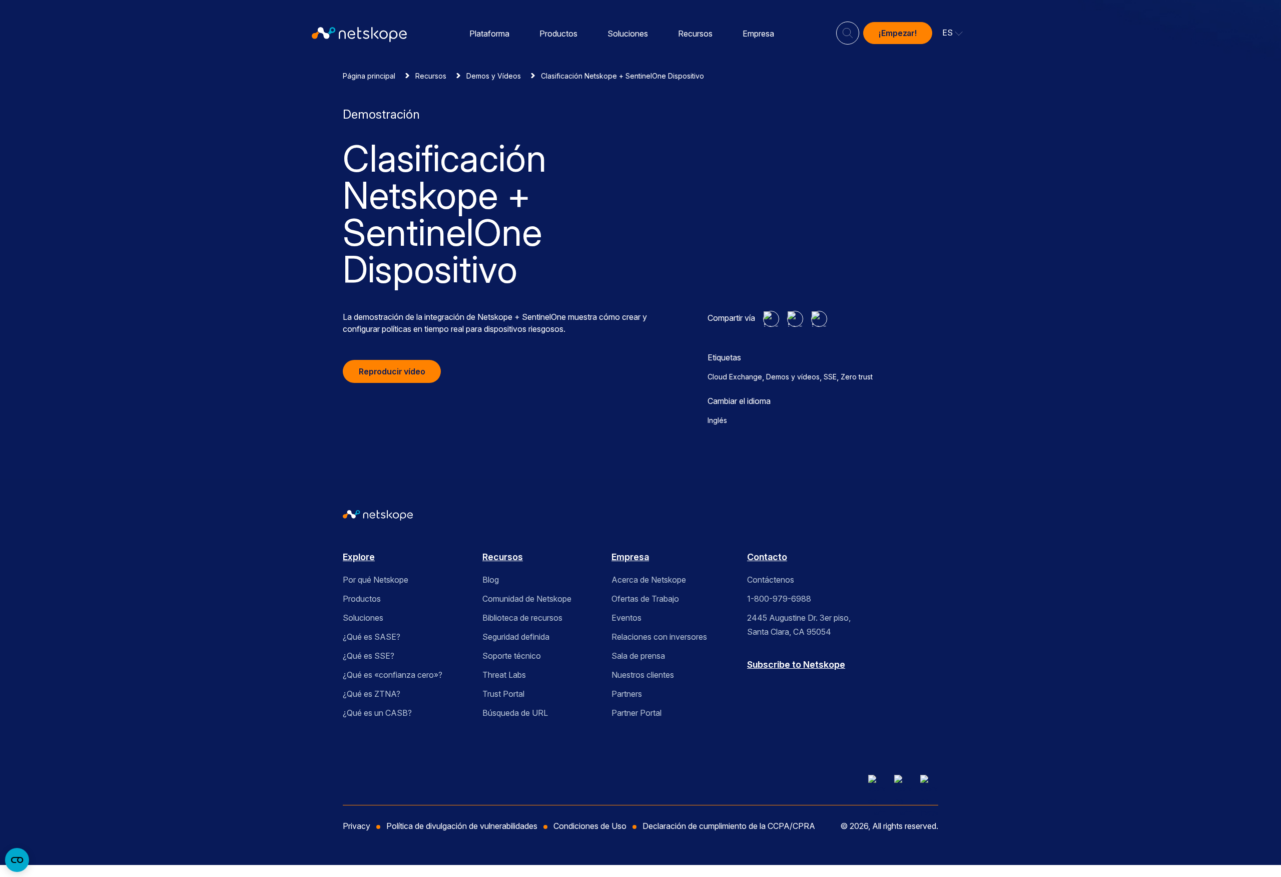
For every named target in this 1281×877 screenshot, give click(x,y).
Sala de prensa (638, 656)
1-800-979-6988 (779, 599)
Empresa (758, 34)
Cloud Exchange (735, 376)
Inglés (717, 420)
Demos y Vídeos (493, 76)
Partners (626, 694)
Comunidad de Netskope (526, 599)
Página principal (369, 76)
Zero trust (857, 376)
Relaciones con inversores (659, 637)
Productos (558, 34)
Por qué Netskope (375, 580)
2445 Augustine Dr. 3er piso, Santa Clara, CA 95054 (799, 625)
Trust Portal (503, 694)
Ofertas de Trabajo (645, 599)
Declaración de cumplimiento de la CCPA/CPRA (729, 826)
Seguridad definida (515, 637)
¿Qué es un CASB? (377, 713)
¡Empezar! (898, 33)
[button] (952, 33)
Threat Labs (504, 675)
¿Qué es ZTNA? (371, 694)
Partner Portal (636, 713)
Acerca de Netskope (648, 580)
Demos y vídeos (793, 376)
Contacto (767, 557)
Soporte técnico (511, 656)
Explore (359, 557)
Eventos (626, 618)
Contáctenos (770, 580)
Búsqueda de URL (515, 713)
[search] (848, 29)
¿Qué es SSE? (368, 656)
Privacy (356, 826)
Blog (490, 580)
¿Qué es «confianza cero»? (392, 675)
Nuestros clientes (642, 675)
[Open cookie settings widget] (17, 860)
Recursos (695, 34)
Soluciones (627, 34)
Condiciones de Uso (589, 826)
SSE (830, 376)
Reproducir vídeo (392, 371)
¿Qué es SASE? (371, 637)
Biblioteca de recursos (522, 618)
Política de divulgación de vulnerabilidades (461, 826)
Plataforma (489, 34)
